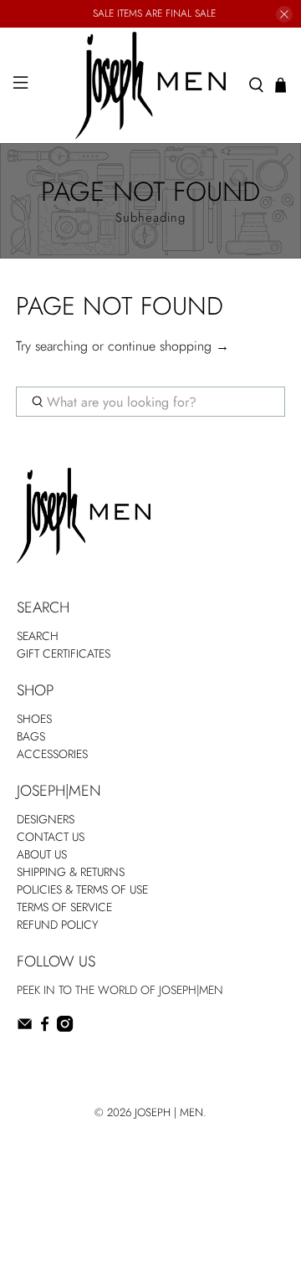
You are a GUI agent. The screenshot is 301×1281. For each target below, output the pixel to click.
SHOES (34, 718)
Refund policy (58, 924)
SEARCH (38, 636)
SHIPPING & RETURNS (71, 871)
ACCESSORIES (52, 754)
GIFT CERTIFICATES (63, 653)
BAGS (31, 736)
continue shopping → (168, 346)
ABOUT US (42, 854)
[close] (284, 14)
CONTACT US (50, 836)
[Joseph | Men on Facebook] (45, 1027)
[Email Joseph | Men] (25, 1027)
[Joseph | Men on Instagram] (65, 1027)
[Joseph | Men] (150, 85)
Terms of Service (64, 907)
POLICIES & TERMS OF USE (82, 889)
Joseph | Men (169, 1112)
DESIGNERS (45, 819)
